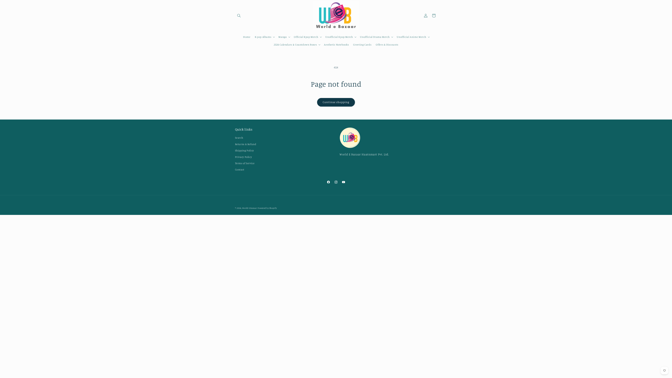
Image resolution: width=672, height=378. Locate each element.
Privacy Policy (243, 156)
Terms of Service (245, 163)
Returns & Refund (245, 144)
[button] (239, 16)
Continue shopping (336, 102)
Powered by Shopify (267, 208)
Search (239, 137)
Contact (239, 169)
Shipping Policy (244, 150)
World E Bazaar (249, 208)
